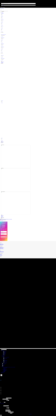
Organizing (3, 354)
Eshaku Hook (5, 362)
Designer (4, 371)
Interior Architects (5, 367)
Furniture (2, 32)
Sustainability (5, 370)
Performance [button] (2, 388)
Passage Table (5, 360)
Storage (3, 356)
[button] (3, 7)
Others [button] (1, 393)
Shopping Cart (2, 219)
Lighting (2, 63)
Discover (2, 142)
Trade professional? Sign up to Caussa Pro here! (18, 2)
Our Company (3, 369)
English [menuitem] (3, 5)
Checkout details (6, 219)
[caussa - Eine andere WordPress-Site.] (2, 8)
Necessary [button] (2, 379)
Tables (3, 359)
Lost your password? (2, 403)
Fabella (3, 365)
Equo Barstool (5, 358)
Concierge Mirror (4, 363)
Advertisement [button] (2, 391)
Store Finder (2, 217)
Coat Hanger (3, 361)
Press (4, 368)
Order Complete (10, 219)
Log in (4, 402)
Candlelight (3, 355)
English (2, 12)
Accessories (2, 11)
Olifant (4, 352)
